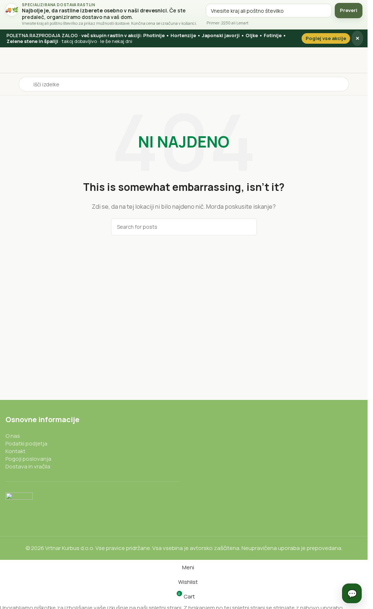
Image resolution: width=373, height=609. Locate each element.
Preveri (348, 10)
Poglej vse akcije (326, 38)
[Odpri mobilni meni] (8, 84)
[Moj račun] (359, 84)
